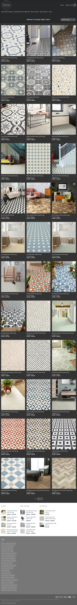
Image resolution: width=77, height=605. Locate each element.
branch (3, 546)
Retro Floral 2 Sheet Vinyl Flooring (9, 175)
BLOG (50, 11)
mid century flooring (6, 560)
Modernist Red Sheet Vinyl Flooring (9, 451)
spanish (3, 582)
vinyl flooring (4, 587)
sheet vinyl (15, 580)
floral (8, 553)
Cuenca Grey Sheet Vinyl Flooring (9, 136)
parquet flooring (5, 577)
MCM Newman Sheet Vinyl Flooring (60, 293)
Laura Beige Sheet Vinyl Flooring (9, 254)
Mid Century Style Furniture (22, 11)
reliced (3, 580)
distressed (10, 548)
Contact (15, 599)
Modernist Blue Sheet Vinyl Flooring (35, 411)
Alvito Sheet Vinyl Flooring (7, 97)
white (15, 590)
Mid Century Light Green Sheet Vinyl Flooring (63, 333)
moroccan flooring (5, 570)
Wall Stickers (35, 11)
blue (14, 543)
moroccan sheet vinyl (6, 572)
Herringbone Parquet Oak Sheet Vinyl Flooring (38, 490)
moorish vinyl (12, 565)
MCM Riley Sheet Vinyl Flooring (8, 333)
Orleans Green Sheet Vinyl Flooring (60, 372)
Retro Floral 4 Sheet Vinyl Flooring (60, 175)
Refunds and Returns (30, 599)
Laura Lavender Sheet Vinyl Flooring (9, 293)
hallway (3, 555)
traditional (11, 582)
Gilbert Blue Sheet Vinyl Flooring (9, 490)
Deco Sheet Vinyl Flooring (7, 215)
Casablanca (4, 548)
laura (3, 558)
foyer (11, 553)
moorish (10, 563)
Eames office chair (5, 551)
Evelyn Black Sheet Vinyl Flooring (60, 451)
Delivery (21, 599)
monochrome (4, 563)
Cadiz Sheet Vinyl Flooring (58, 57)
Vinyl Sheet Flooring (7, 11)
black (11, 543)
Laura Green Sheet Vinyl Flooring (60, 254)
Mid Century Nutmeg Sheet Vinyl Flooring (11, 372)
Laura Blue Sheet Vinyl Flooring (34, 254)
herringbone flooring (10, 555)
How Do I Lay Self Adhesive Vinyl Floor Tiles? (48, 599)
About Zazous (44, 11)
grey (15, 553)
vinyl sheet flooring (12, 587)
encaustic (4, 553)
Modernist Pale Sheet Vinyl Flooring (60, 411)
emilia (12, 551)
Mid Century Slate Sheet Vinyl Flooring (36, 372)
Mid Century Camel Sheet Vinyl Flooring (36, 333)
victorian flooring (5, 585)
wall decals (4, 590)
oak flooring (11, 575)
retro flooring (8, 580)
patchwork (12, 577)
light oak (7, 558)
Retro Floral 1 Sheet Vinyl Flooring (60, 136)
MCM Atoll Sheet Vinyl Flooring (34, 293)
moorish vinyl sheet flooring (7, 568)
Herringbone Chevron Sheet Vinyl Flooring (62, 490)
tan (7, 582)
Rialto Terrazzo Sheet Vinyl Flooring (60, 97)
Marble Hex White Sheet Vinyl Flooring (36, 136)
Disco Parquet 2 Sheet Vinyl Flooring (61, 215)
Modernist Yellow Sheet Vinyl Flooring (36, 451)
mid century (12, 558)
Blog (11, 599)
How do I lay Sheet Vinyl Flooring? (11, 600)
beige (7, 543)
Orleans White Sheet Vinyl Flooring (9, 411)
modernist (13, 560)
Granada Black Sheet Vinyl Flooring (35, 57)
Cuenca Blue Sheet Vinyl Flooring (9, 57)
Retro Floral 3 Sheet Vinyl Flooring (35, 175)
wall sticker (10, 590)
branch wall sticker (10, 546)
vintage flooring (13, 585)
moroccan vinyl (5, 575)
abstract (3, 543)
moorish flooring (5, 565)
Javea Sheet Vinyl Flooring (33, 97)
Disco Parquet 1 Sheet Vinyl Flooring (35, 215)
